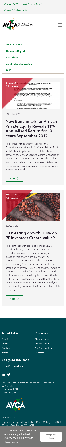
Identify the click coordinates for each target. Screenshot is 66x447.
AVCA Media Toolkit (33, 4)
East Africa (12, 57)
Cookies (6, 348)
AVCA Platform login (17, 9)
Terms (5, 352)
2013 (9, 70)
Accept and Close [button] (50, 436)
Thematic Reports (16, 51)
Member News (42, 338)
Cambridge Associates (19, 63)
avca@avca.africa (13, 366)
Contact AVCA (11, 4)
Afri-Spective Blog (43, 348)
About (5, 338)
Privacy (5, 343)
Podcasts (39, 352)
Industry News (42, 343)
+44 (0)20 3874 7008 (15, 360)
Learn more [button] (11, 442)
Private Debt (13, 44)
